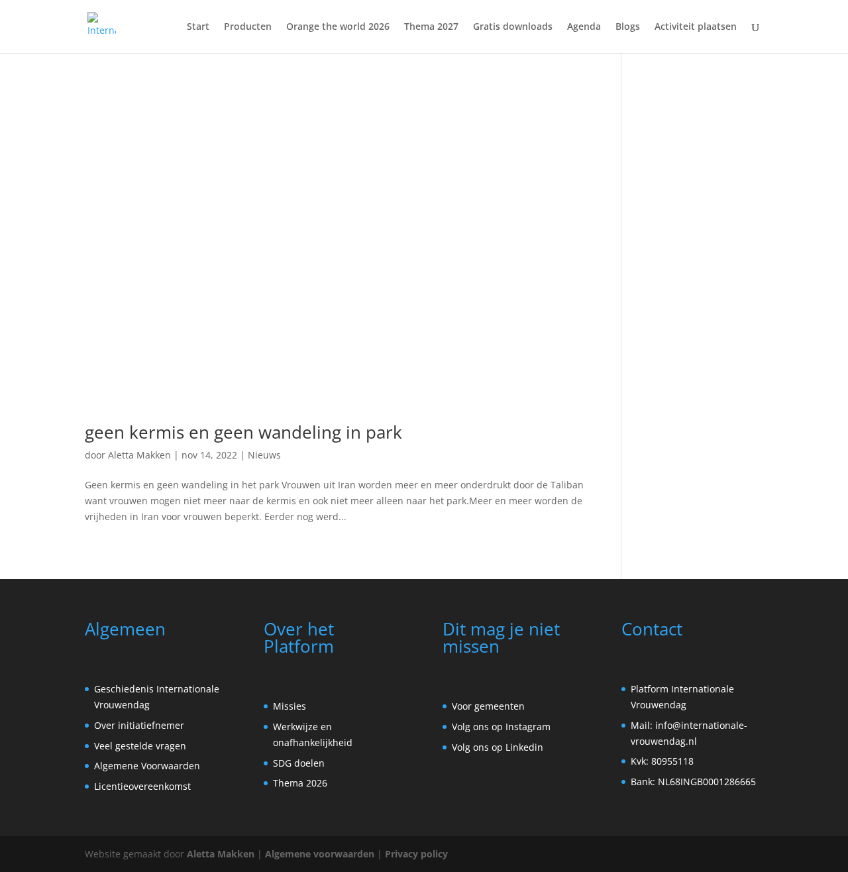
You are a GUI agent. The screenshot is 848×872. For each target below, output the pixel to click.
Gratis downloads (513, 27)
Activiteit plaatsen (696, 27)
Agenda (584, 27)
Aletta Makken (139, 455)
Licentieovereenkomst (142, 786)
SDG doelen (299, 763)
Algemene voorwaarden (319, 853)
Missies (289, 706)
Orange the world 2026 (338, 27)
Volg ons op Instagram (501, 726)
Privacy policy (416, 853)
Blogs (627, 27)
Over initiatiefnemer (139, 725)
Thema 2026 (300, 783)
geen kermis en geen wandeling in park (243, 432)
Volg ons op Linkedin (497, 747)
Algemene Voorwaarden (147, 765)
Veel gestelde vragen (140, 745)
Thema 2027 (431, 27)
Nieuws (264, 455)
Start (198, 27)
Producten (248, 27)
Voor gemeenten (488, 706)
